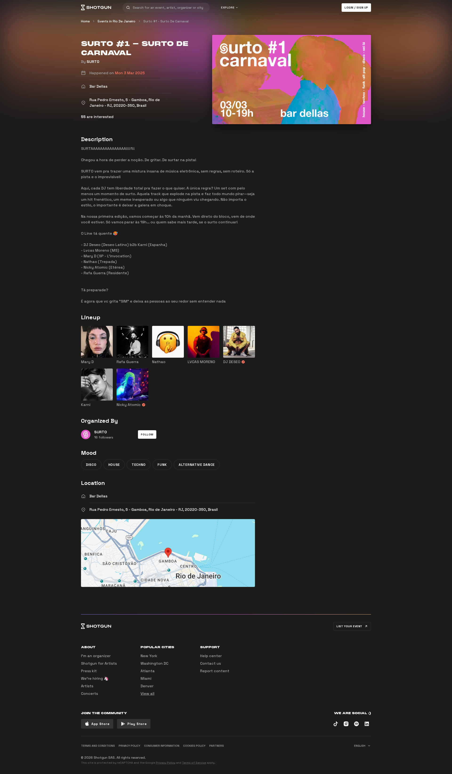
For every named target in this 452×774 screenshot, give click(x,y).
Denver (147, 686)
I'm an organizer (96, 655)
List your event (349, 626)
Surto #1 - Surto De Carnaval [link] (166, 21)
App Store (100, 724)
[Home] (96, 7)
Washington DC (154, 663)
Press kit (89, 670)
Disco (91, 465)
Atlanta (148, 670)
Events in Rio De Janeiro (116, 21)
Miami (146, 678)
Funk (162, 465)
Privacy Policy (165, 763)
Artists (87, 686)
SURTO (93, 61)
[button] (147, 434)
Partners (216, 746)
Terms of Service (194, 763)
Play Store (137, 724)
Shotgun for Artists (99, 663)
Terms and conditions (98, 746)
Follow (147, 434)
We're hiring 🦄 (95, 678)
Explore (227, 7)
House (114, 465)
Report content (214, 670)
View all (147, 693)
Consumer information (161, 746)
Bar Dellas (98, 496)
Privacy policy (129, 746)
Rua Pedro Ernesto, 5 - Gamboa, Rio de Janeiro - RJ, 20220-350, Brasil (153, 509)
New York (149, 655)
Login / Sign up (356, 7)
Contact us (210, 663)
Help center (211, 655)
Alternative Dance (197, 465)
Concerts (89, 693)
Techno (139, 465)
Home (85, 21)
